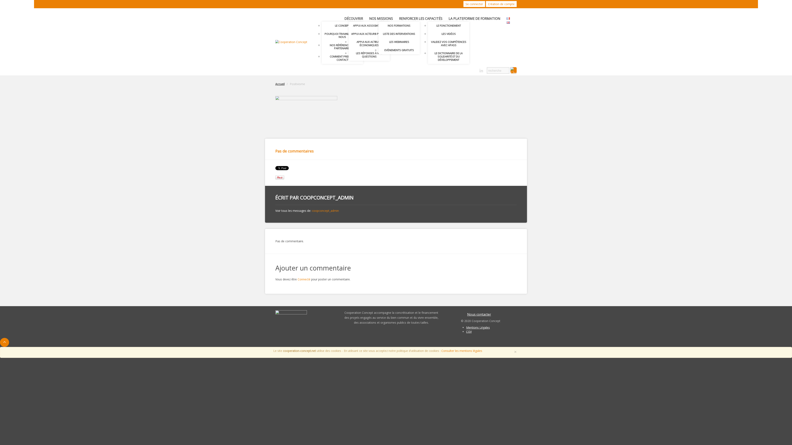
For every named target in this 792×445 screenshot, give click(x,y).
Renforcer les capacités (420, 18)
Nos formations (399, 25)
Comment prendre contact (342, 58)
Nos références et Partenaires (342, 46)
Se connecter (474, 4)
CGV (469, 332)
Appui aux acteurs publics (369, 34)
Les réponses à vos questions (369, 54)
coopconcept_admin (327, 197)
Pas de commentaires (294, 151)
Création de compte (501, 4)
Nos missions (381, 18)
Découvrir (353, 18)
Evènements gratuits (399, 50)
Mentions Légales (478, 327)
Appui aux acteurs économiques (369, 43)
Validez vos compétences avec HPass (448, 43)
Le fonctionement (448, 25)
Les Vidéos (449, 34)
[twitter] (466, 69)
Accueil (280, 84)
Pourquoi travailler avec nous (342, 35)
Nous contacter (479, 314)
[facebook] (474, 69)
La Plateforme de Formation (474, 18)
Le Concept (342, 25)
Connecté (304, 279)
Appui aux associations (369, 25)
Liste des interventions (399, 34)
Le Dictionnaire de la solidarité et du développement (449, 56)
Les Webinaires (399, 42)
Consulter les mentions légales (461, 351)
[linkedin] (481, 70)
